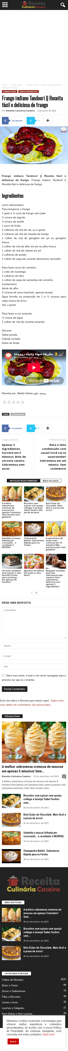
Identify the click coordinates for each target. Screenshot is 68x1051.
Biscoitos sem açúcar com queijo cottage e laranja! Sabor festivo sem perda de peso (33, 508)
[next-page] (36, 593)
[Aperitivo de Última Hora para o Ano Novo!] (34, 561)
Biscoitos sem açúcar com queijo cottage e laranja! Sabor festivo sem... (42, 799)
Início (4, 85)
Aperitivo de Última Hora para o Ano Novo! (34, 572)
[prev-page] (32, 593)
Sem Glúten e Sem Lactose (17, 1013)
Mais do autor (51, 480)
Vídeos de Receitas (29, 91)
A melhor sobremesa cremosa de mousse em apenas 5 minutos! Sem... (32, 768)
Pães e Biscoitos (11, 996)
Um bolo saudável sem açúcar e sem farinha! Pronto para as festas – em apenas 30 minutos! (11, 576)
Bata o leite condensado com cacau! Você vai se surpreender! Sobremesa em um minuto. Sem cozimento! (53, 456)
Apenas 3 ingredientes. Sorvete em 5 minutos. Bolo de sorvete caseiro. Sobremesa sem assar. (14, 456)
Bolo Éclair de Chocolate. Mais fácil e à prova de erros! (55, 506)
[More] (48, 120)
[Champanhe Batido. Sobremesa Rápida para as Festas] (34, 528)
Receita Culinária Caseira (20, 110)
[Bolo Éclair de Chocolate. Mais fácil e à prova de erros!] (56, 493)
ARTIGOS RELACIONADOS (23, 480)
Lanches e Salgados (13, 1008)
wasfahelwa (18, 414)
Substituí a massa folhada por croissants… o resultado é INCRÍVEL (11, 543)
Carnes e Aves (16, 85)
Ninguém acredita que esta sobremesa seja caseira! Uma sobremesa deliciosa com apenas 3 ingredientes (55, 578)
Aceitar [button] (13, 1041)
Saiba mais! (48, 1034)
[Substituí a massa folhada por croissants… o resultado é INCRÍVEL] (12, 528)
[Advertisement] (34, 46)
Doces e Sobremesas (14, 991)
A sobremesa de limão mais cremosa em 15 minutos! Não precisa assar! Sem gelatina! (56, 544)
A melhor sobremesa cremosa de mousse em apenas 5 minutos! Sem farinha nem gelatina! (11, 510)
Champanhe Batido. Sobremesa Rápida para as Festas (34, 541)
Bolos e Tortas (10, 985)
